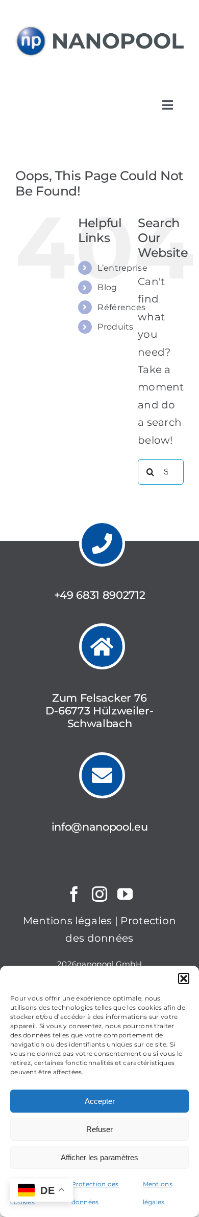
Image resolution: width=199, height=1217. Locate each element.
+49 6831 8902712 (99, 595)
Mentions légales (67, 921)
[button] (184, 978)
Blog (107, 287)
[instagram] (99, 894)
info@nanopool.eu (100, 826)
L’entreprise (122, 268)
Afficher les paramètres (99, 1157)
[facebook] (74, 894)
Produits (115, 327)
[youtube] (125, 894)
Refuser (99, 1129)
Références (121, 307)
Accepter (100, 1101)
